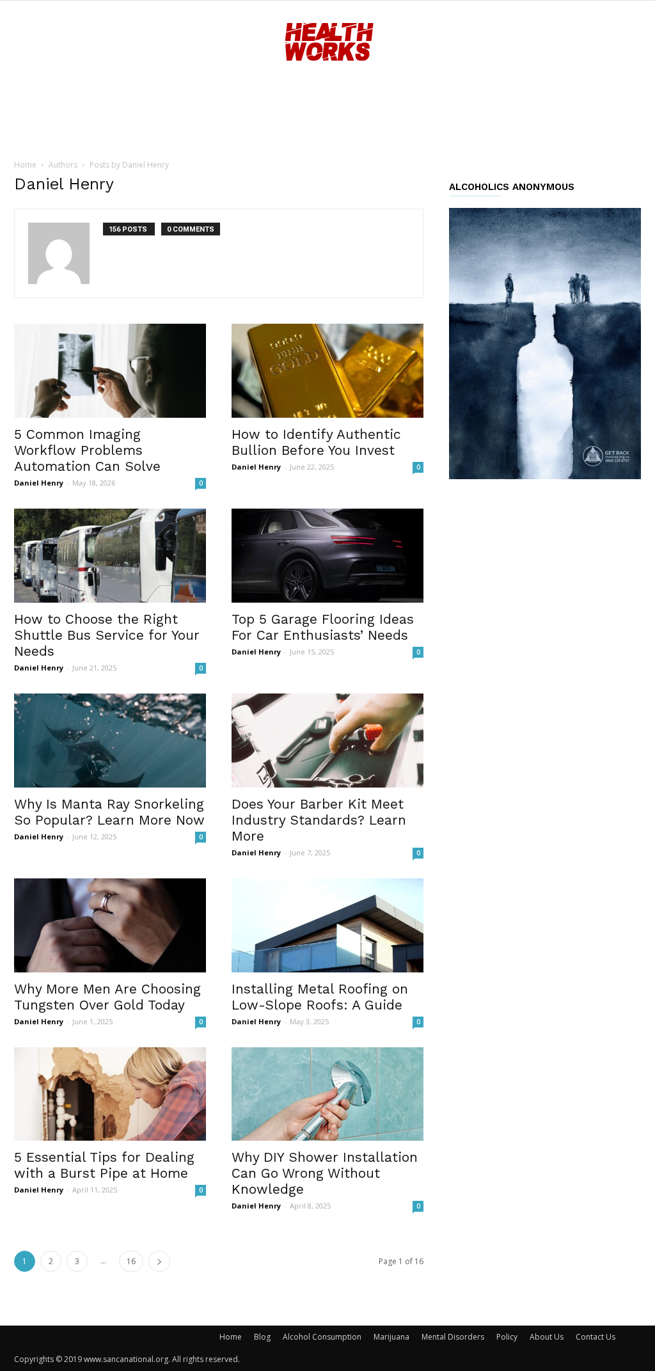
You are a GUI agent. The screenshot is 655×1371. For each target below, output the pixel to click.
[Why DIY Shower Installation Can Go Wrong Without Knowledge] (327, 1094)
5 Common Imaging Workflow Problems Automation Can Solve (87, 450)
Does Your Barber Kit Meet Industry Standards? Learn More (319, 820)
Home (25, 164)
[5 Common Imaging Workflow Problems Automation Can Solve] (110, 371)
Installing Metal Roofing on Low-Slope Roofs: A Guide (320, 997)
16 (131, 1261)
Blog (262, 1336)
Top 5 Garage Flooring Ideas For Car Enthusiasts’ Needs (323, 627)
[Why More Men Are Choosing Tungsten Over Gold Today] (110, 925)
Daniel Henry (38, 482)
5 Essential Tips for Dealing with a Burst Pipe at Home (104, 1165)
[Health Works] (327, 43)
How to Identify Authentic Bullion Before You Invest (316, 442)
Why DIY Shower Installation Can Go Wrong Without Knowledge (325, 1173)
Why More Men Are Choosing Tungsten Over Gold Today (107, 997)
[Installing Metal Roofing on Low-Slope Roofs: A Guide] (327, 925)
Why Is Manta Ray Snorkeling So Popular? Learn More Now (109, 812)
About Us (547, 1336)
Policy (506, 1336)
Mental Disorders (453, 1336)
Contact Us (595, 1336)
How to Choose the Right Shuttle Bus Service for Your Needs (107, 635)
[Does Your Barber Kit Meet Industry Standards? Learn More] (327, 740)
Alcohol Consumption (322, 1336)
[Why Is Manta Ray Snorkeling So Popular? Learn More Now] (110, 740)
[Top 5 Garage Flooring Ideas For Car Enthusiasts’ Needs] (327, 556)
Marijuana (391, 1336)
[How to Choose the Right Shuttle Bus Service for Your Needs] (110, 556)
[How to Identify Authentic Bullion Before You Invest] (327, 371)
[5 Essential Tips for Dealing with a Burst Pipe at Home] (110, 1094)
